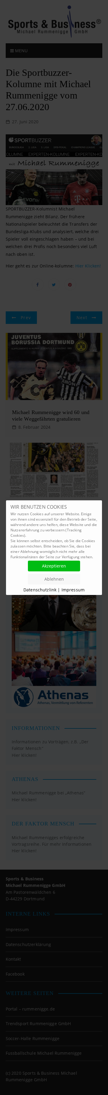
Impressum (73, 590)
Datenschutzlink (40, 590)
